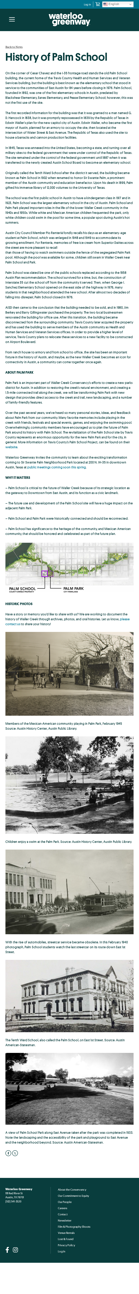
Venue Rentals (66, 1233)
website (11, 447)
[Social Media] (7, 1250)
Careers (62, 1208)
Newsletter (64, 1220)
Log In (87, 4)
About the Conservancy (72, 1189)
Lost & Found (65, 1239)
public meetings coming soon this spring (56, 467)
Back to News (14, 47)
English (113, 4)
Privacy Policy (66, 1245)
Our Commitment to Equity (73, 1196)
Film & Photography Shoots (74, 1226)
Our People (65, 1202)
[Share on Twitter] (15, 1153)
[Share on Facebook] (8, 1153)
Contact (63, 1214)
